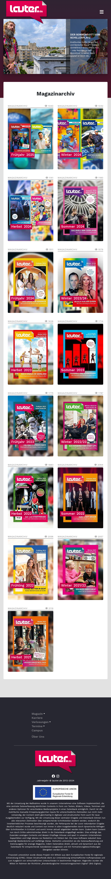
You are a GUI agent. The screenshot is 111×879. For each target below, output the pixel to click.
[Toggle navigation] (101, 12)
